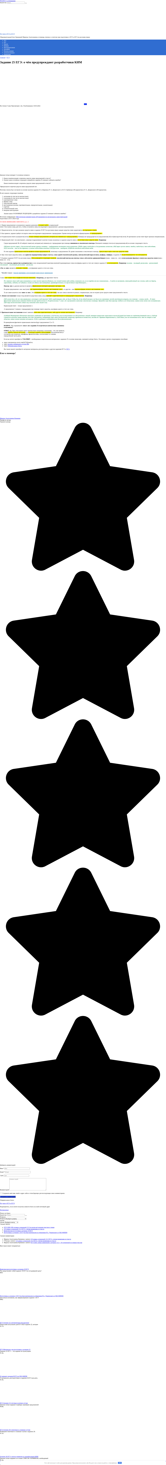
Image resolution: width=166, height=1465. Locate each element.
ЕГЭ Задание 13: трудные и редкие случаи (14, 1403)
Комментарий (4, 1190)
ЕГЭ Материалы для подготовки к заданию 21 (15, 1349)
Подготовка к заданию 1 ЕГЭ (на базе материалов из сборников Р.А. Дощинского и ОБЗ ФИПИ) (35, 1232)
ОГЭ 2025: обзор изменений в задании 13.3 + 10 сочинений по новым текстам (56, 1242)
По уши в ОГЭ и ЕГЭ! (7, 34)
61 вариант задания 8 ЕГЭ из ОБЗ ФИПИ (13, 1376)
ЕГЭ (5, 42)
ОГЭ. (68, 349)
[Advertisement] (28, 126)
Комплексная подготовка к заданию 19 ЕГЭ (18, 1231)
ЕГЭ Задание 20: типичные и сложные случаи (15, 1430)
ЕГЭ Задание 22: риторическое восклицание (14, 1323)
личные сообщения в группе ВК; (18, 344)
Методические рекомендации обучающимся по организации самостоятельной (41, 217)
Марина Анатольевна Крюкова (10, 418)
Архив (2, 1222)
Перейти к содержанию (7, 1)
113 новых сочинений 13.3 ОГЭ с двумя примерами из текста (24, 1229)
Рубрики (3, 1219)
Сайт (1, 1175)
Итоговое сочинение (9, 51)
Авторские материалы (9, 52)
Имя (2, 1168)
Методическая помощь (9, 47)
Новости (6, 44)
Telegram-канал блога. (15, 346)
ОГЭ (5, 40)
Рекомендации (7, 54)
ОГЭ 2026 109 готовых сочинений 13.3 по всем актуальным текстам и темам (29, 1227)
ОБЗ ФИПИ (7, 49)
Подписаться (4, 1210)
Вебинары (6, 45)
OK (120, 1463)
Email (2, 1172)
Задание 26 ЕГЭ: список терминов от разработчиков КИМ (19, 1456)
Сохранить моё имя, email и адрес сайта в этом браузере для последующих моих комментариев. (33, 1193)
